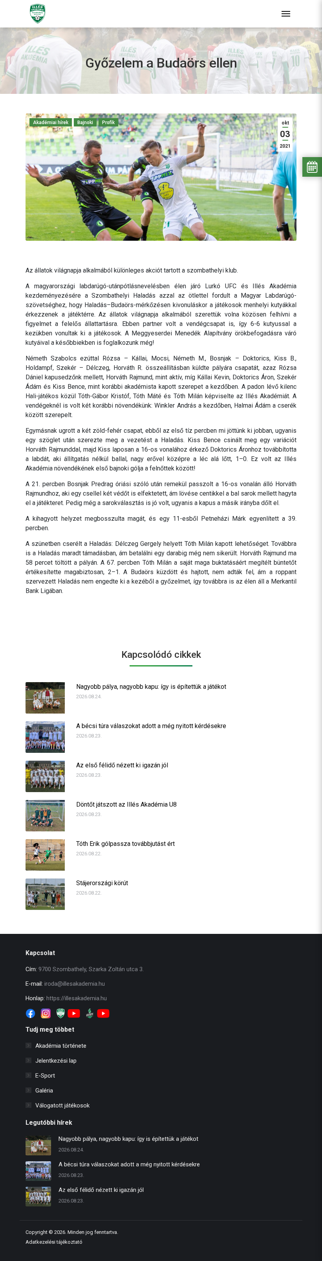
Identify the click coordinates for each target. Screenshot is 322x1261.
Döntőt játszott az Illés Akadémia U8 (126, 804)
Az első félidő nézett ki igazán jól (122, 765)
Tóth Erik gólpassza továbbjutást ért (125, 843)
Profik (108, 122)
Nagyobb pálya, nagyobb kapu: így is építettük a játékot (151, 686)
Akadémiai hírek (50, 122)
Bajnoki (85, 122)
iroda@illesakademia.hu (74, 983)
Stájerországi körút (102, 883)
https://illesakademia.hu (76, 998)
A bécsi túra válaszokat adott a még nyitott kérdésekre (151, 726)
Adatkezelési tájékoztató (54, 1242)
